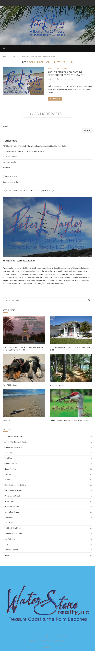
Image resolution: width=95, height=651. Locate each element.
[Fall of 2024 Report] (24, 368)
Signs (47, 636)
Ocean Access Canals (48, 496)
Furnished (48, 458)
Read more (54, 98)
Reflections (48, 523)
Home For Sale (48, 469)
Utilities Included (48, 549)
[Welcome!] (24, 403)
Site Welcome (48, 539)
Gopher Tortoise (48, 463)
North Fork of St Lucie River (48, 485)
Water (48, 555)
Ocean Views (48, 501)
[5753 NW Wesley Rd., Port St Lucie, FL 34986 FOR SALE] (71, 330)
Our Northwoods (9, 162)
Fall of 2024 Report (10, 156)
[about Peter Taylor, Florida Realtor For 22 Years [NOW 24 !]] (23, 81)
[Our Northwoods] (71, 368)
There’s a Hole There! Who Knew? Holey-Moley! (69, 420)
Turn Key (48, 544)
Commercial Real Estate (48, 447)
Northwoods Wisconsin (48, 490)
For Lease (48, 453)
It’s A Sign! (48, 474)
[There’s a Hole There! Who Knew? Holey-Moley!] (71, 403)
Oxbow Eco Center (48, 512)
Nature (48, 479)
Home (5, 56)
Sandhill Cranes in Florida (48, 533)
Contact (56, 636)
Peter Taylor (55, 79)
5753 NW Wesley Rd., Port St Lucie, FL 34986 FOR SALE (23, 151)
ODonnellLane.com (48, 506)
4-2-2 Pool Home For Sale (48, 436)
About (38, 636)
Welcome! (6, 167)
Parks (65, 636)
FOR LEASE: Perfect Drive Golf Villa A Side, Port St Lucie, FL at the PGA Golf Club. (34, 146)
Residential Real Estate (48, 528)
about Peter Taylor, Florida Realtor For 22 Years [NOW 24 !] (66, 73)
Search (5, 126)
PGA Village (48, 517)
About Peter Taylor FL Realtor (48, 442)
